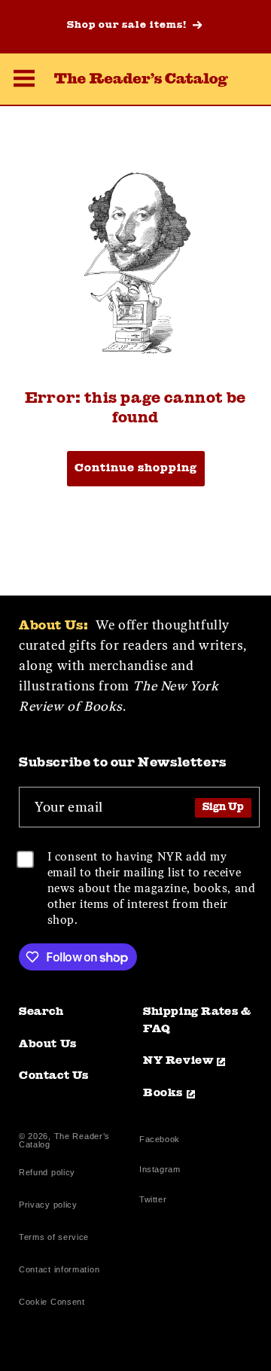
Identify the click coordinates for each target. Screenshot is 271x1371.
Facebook (159, 1141)
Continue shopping (136, 468)
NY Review (178, 1061)
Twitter (155, 1201)
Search (41, 1012)
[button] (24, 80)
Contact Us (54, 1076)
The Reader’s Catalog (64, 1140)
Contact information (59, 1269)
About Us (48, 1044)
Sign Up (223, 807)
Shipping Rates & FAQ (197, 1021)
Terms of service (54, 1237)
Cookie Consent (52, 1301)
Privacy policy (48, 1204)
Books (163, 1093)
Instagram (159, 1171)
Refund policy (47, 1172)
